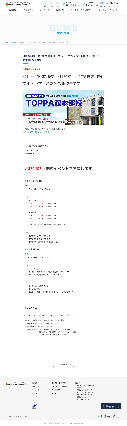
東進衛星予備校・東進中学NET (86, 385)
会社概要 (8, 416)
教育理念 (13, 11)
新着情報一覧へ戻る (64, 364)
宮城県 (46, 6)
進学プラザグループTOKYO (85, 394)
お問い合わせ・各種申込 (107, 11)
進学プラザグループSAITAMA (85, 392)
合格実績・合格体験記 (80, 11)
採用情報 (54, 393)
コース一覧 (44, 11)
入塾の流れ (28, 11)
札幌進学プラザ (81, 397)
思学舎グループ (81, 387)
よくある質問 (56, 390)
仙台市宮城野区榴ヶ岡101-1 (38, 132)
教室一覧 (60, 11)
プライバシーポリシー (20, 416)
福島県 (57, 6)
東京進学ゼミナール (83, 399)
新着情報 (13, 42)
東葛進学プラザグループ (84, 390)
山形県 (51, 6)
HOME (7, 42)
